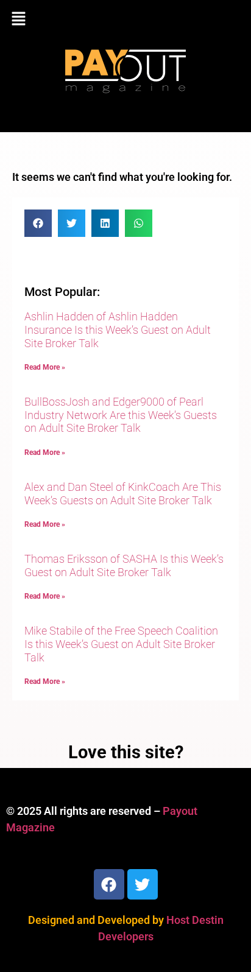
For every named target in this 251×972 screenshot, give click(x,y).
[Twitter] (142, 884)
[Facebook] (109, 884)
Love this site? (125, 752)
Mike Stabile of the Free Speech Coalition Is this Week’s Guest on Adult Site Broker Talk (121, 643)
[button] (125, 19)
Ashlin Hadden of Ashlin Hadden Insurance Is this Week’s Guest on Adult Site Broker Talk (117, 329)
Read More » (44, 367)
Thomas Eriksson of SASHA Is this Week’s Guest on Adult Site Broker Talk (124, 565)
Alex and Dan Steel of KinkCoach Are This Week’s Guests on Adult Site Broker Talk (122, 494)
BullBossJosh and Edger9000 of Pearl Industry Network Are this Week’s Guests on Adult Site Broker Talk (120, 414)
